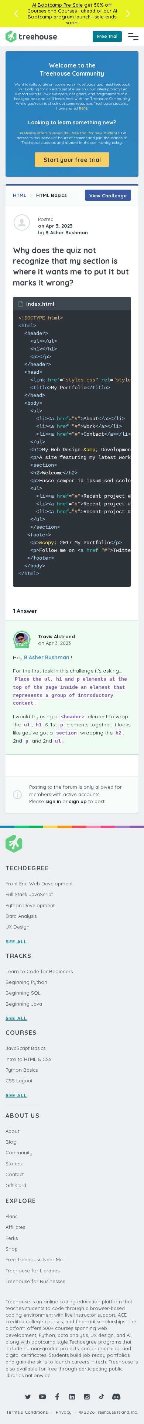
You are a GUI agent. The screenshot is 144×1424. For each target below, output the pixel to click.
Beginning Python (26, 982)
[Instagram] (87, 1397)
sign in (53, 801)
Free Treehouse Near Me (34, 1259)
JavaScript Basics (25, 1048)
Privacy (64, 1412)
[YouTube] (42, 1397)
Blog (11, 1142)
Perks (12, 1238)
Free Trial (107, 36)
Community (19, 1152)
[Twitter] (28, 1397)
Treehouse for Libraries (32, 1270)
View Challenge (108, 195)
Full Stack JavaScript (29, 894)
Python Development (30, 905)
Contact (15, 1174)
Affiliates (15, 1227)
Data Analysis (21, 916)
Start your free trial (72, 159)
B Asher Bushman (46, 657)
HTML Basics (51, 195)
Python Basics (22, 1070)
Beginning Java (24, 1004)
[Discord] (116, 1397)
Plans (11, 1216)
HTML (19, 195)
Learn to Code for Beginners (39, 971)
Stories (13, 1163)
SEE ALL (16, 941)
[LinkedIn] (72, 1397)
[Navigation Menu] (133, 36)
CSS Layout (19, 1080)
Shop (12, 1249)
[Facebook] (57, 1397)
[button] (16, 14)
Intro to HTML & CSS (29, 1059)
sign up (78, 801)
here (83, 108)
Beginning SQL (23, 993)
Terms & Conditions (27, 1412)
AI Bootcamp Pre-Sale (57, 5)
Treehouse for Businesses (35, 1281)
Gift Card (16, 1185)
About (12, 1131)
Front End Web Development (39, 883)
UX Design (18, 927)
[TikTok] (101, 1397)
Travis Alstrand (56, 636)
